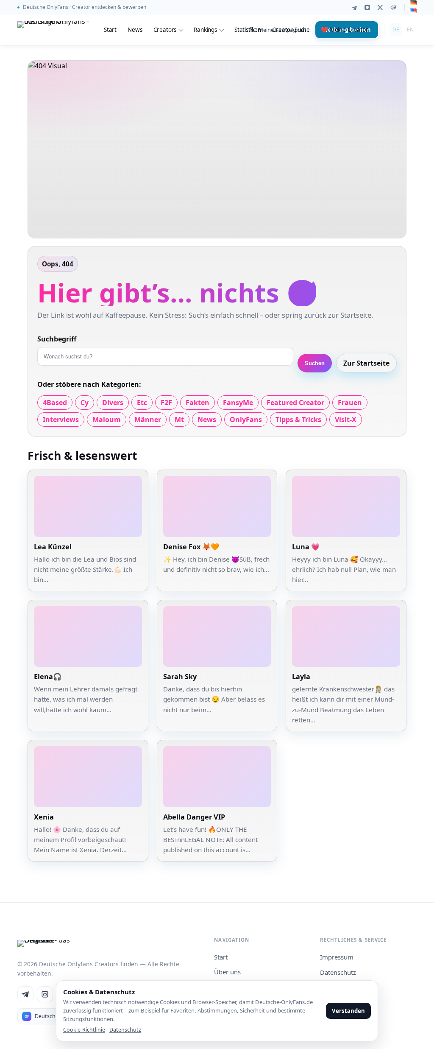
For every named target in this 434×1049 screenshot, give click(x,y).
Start (110, 30)
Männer (147, 419)
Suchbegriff (56, 339)
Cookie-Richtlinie (84, 1029)
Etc (142, 402)
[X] (380, 7)
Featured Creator (295, 402)
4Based (55, 402)
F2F (166, 402)
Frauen (350, 402)
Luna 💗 (306, 546)
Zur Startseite (366, 363)
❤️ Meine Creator (344, 30)
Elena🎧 (47, 676)
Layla (301, 676)
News (135, 30)
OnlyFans (246, 419)
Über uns (227, 972)
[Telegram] (354, 7)
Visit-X (345, 419)
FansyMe (238, 402)
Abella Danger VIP (194, 817)
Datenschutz (338, 972)
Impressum (336, 957)
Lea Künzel (53, 546)
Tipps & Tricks (298, 419)
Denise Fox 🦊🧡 (191, 546)
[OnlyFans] (393, 7)
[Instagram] (367, 7)
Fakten (197, 402)
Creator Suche (291, 30)
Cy (85, 402)
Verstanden (348, 1011)
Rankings (205, 30)
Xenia (44, 817)
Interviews (61, 419)
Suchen (315, 363)
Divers (112, 402)
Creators (165, 30)
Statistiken (247, 30)
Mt (179, 419)
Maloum (106, 419)
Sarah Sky (180, 676)
